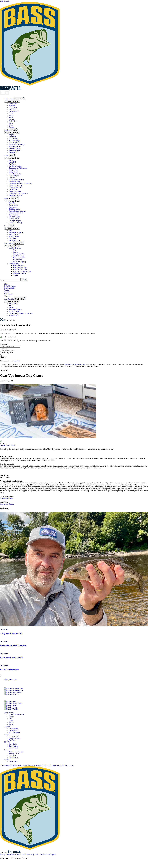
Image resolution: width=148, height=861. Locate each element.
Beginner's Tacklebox (16, 232)
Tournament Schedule (16, 715)
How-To (7, 198)
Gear (6, 226)
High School (13, 121)
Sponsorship (69, 765)
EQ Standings (13, 139)
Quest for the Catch (15, 187)
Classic (11, 717)
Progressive (13, 207)
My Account (17, 260)
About (17, 854)
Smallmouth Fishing (15, 213)
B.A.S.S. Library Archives (22, 271)
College (11, 119)
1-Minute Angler (14, 217)
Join (14, 250)
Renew (15, 252)
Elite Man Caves (14, 148)
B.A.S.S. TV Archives (20, 269)
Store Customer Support (47, 854)
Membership (8, 243)
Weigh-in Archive (15, 191)
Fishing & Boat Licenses (17, 211)
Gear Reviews (13, 234)
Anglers (7, 130)
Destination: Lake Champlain (13, 645)
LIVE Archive (14, 736)
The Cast (12, 164)
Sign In (3, 357)
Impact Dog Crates (6, 498)
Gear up (3, 504)
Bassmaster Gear (14, 240)
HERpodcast (13, 172)
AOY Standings (14, 141)
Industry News (14, 236)
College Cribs (13, 170)
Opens (11, 113)
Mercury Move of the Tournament (20, 183)
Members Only (14, 264)
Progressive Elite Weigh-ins (18, 193)
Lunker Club (13, 761)
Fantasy (7, 292)
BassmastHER (14, 152)
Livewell (12, 178)
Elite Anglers (13, 728)
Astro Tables (13, 744)
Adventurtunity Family (8, 445)
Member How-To (19, 266)
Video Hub (12, 162)
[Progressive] (31, 686)
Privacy (2, 854)
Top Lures (12, 238)
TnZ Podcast (13, 189)
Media (37, 854)
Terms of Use (10, 854)
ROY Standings (14, 142)
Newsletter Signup (15, 309)
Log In (15, 275)
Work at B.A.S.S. (58, 765)
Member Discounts (19, 273)
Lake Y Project (14, 176)
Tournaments (8, 99)
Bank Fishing (13, 215)
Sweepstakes (8, 294)
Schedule (12, 105)
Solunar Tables (14, 219)
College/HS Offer (19, 254)
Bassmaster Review (15, 195)
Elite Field (12, 137)
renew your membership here (75, 364)
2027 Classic (13, 107)
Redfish (11, 127)
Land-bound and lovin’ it (11, 657)
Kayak (11, 117)
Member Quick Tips (20, 267)
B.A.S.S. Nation (10, 286)
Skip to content (5, 1)
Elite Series (12, 109)
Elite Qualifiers (14, 111)
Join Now (16, 361)
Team (10, 125)
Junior (11, 123)
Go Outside (10, 504)
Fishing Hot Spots (15, 221)
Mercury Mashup (14, 182)
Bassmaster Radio (15, 150)
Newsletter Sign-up (19, 262)
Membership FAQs (19, 258)
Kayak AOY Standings (16, 144)
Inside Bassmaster (15, 174)
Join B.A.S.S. (9, 299)
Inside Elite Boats (15, 146)
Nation (11, 115)
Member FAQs (14, 315)
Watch (6, 290)
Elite (10, 718)
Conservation (13, 205)
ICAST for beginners (9, 669)
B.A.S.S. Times (18, 256)
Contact (22, 854)
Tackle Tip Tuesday (15, 185)
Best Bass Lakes (14, 209)
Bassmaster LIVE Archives (18, 168)
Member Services (15, 248)
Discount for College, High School (21, 313)
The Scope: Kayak (15, 166)
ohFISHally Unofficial (16, 180)
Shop (6, 284)
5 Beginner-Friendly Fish (11, 633)
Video (6, 155)
